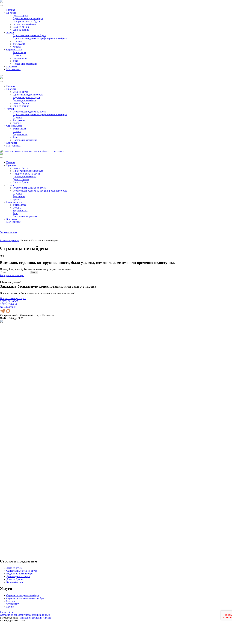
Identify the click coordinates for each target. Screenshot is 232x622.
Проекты (11, 12)
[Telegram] (5, 228)
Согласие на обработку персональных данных (25, 614)
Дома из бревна (21, 27)
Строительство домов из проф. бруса (26, 598)
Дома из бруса (20, 15)
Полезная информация (25, 63)
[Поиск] (1, 228)
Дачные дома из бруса (24, 24)
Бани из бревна (21, 29)
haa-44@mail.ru (18, 229)
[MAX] (8, 228)
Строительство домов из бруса (29, 35)
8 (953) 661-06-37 (19, 227)
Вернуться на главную (12, 275)
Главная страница (9, 240)
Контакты (11, 66)
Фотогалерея (19, 52)
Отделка (17, 41)
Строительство (14, 49)
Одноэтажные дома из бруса (28, 18)
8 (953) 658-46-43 (9, 304)
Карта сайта (6, 612)
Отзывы (17, 55)
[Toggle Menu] (1, 5)
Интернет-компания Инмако (35, 617)
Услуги (10, 32)
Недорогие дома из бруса (26, 21)
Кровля (17, 46)
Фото (15, 61)
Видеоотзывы (20, 58)
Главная (10, 10)
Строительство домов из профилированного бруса (40, 38)
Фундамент (19, 44)
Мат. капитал (13, 69)
